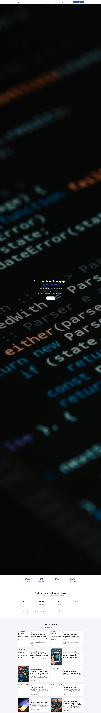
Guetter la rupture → (78, 2)
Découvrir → (50, 298)
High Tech (37, 2)
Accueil (28, 2)
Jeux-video (46, 2)
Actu (32, 2)
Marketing (52, 2)
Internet (41, 2)
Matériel (57, 2)
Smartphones (62, 2)
